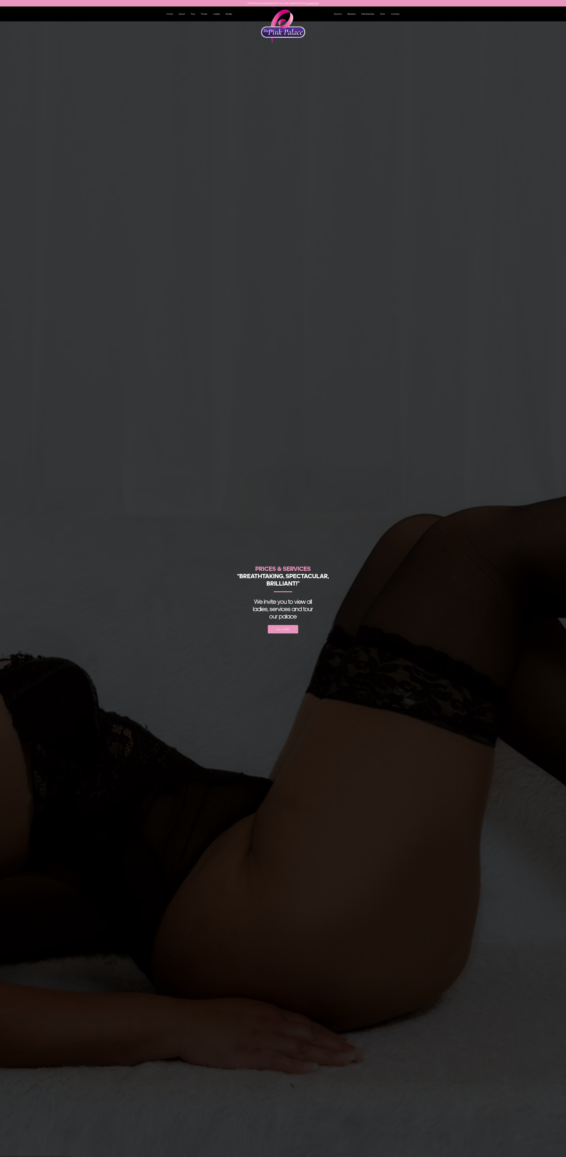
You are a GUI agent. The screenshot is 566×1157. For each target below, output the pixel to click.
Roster (229, 14)
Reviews (352, 14)
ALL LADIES (283, 629)
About (182, 14)
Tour (193, 14)
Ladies (216, 14)
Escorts (338, 14)
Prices (204, 14)
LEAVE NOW (313, 3)
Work (382, 14)
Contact (395, 14)
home (170, 14)
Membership (367, 14)
